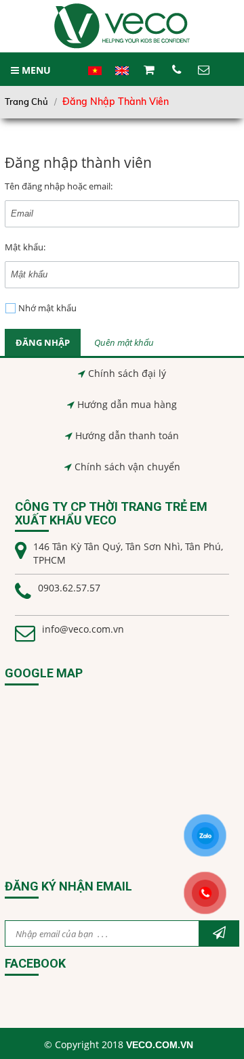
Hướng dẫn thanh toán (127, 435)
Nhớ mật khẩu (47, 308)
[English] (122, 77)
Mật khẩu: (25, 247)
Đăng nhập (43, 342)
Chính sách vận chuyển (127, 466)
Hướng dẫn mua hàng (127, 404)
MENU (35, 70)
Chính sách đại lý (127, 373)
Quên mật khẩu (124, 342)
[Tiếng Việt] (94, 77)
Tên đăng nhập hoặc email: (59, 186)
